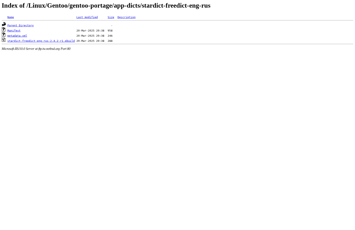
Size (111, 17)
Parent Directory (20, 25)
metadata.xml (17, 35)
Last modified (87, 17)
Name (10, 17)
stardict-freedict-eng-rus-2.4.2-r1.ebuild (41, 40)
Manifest (14, 30)
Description (127, 17)
